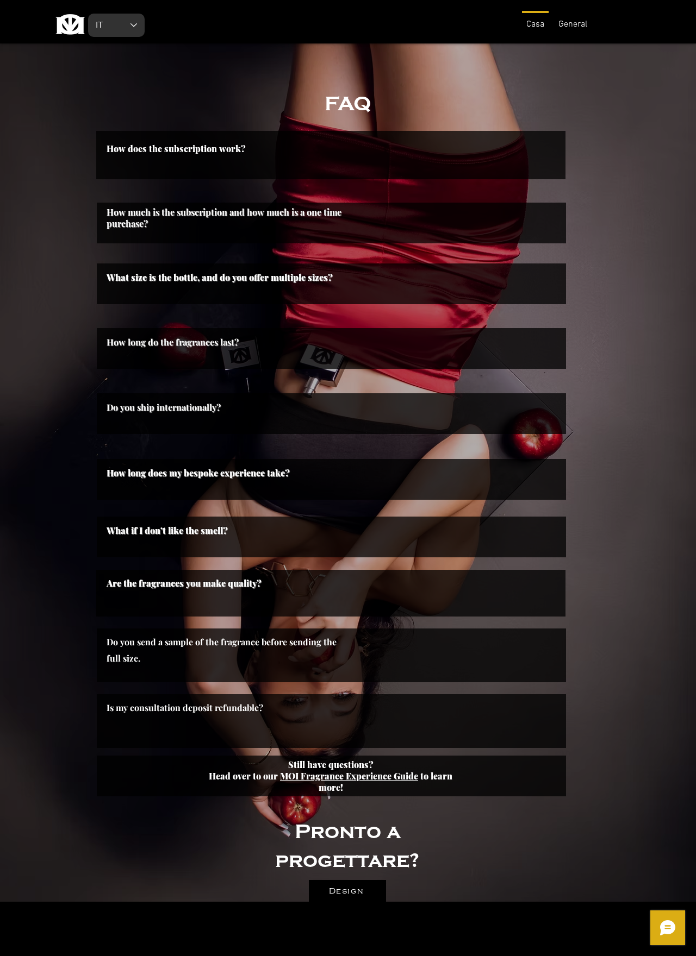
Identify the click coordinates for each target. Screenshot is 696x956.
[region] (334, 220)
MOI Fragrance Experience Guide (349, 776)
